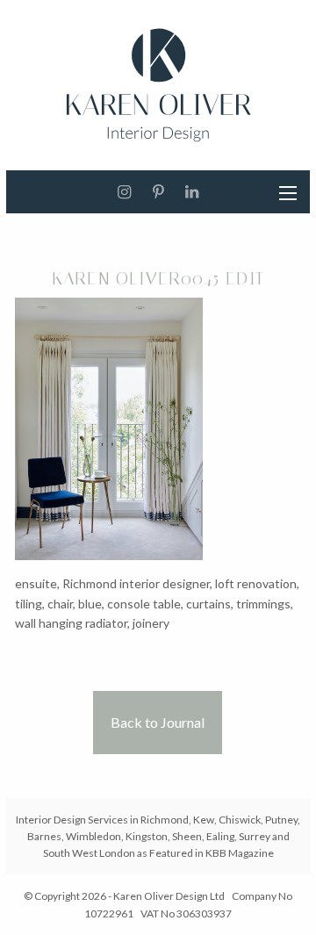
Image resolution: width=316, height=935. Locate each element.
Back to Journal (158, 722)
